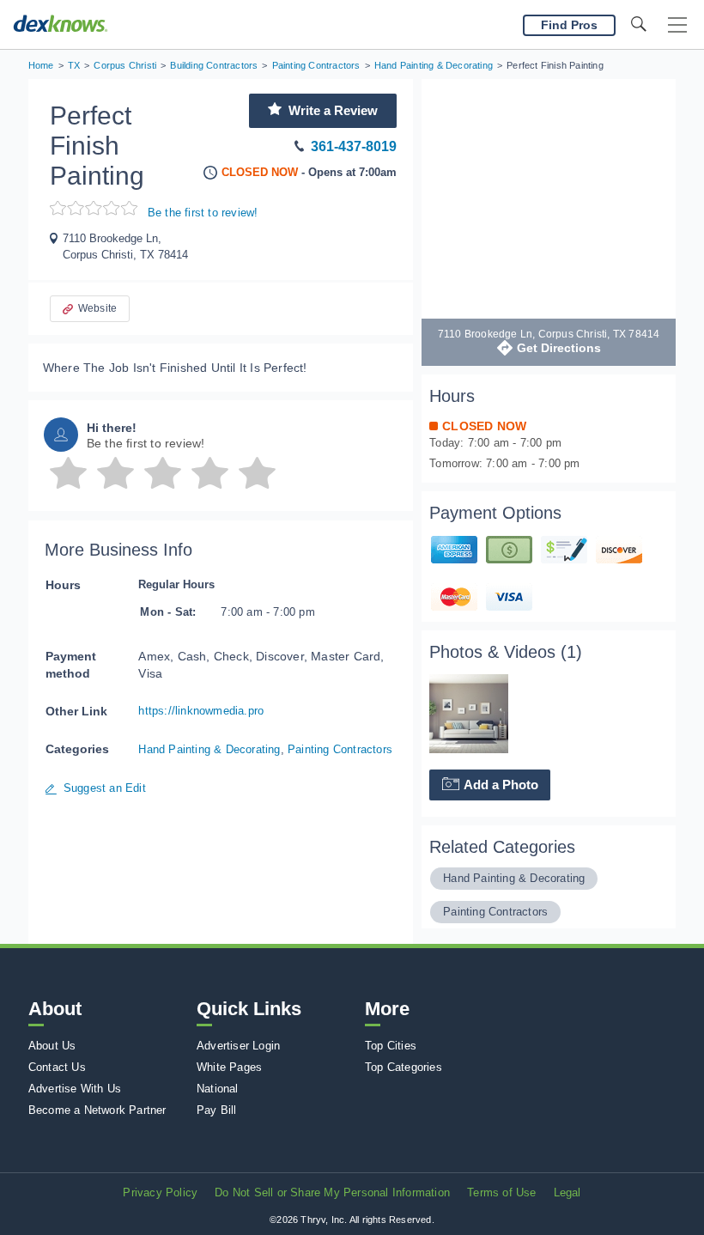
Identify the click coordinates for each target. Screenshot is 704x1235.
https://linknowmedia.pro (201, 710)
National (218, 1088)
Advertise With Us (74, 1088)
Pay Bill (217, 1110)
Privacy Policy (160, 1192)
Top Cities (390, 1045)
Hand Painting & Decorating (209, 749)
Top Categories (403, 1067)
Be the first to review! (203, 212)
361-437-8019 (354, 146)
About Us (52, 1045)
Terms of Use (501, 1192)
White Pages (229, 1067)
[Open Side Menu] (677, 25)
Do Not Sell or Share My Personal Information (332, 1192)
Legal (567, 1192)
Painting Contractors (340, 749)
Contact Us (57, 1067)
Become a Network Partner (97, 1110)
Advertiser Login (238, 1045)
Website (97, 308)
